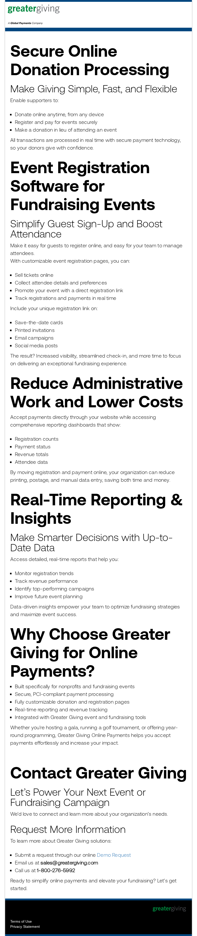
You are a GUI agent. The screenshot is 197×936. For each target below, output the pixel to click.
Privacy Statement (25, 926)
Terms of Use (21, 921)
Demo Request (114, 855)
